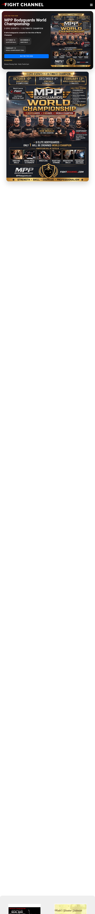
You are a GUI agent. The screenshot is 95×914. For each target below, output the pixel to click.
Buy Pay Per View (26, 56)
